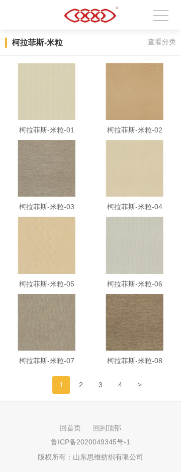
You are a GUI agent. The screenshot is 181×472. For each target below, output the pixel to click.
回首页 (70, 428)
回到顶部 (107, 428)
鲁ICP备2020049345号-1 (90, 442)
